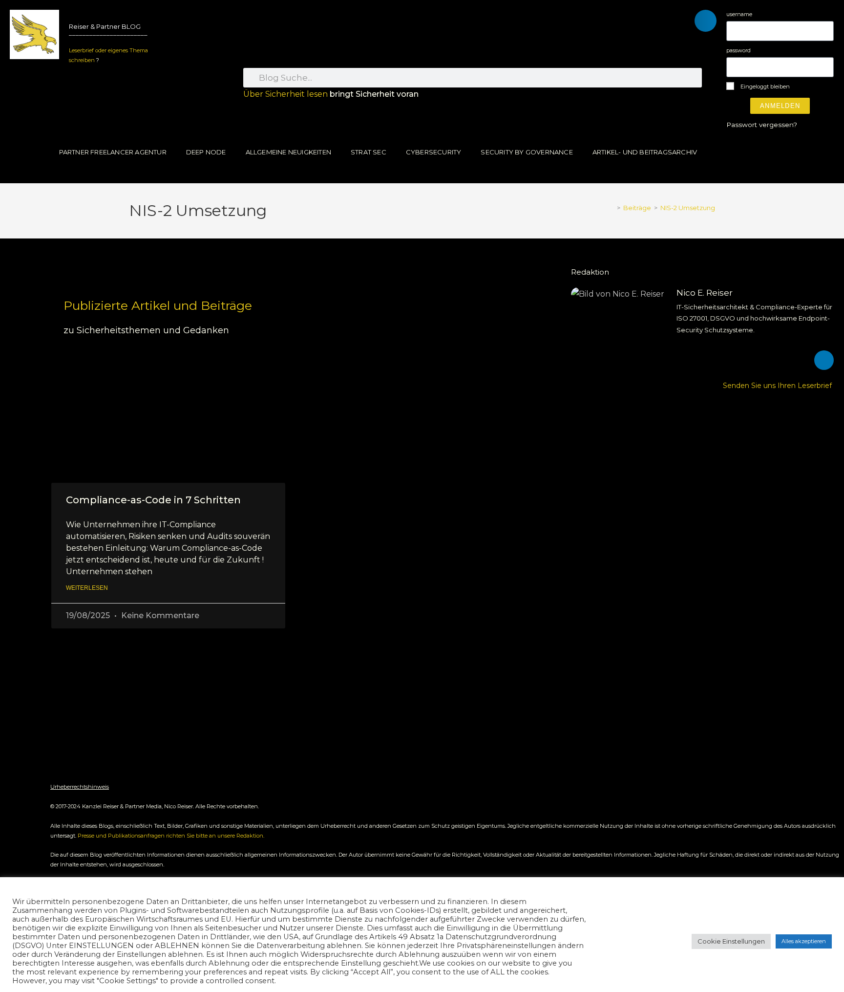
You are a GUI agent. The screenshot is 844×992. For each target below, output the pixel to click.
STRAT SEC (368, 152)
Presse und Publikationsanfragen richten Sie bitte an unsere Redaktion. (171, 835)
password (738, 50)
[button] (706, 21)
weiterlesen (87, 587)
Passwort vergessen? (761, 125)
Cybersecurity (434, 152)
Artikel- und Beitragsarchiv (644, 152)
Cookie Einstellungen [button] (731, 941)
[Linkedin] (824, 360)
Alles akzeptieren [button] (803, 941)
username (739, 14)
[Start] (611, 208)
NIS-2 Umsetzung (687, 208)
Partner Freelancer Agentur (113, 152)
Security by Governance (526, 152)
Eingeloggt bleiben (764, 86)
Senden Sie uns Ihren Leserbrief (778, 385)
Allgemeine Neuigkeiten (288, 152)
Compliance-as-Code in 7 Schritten (153, 500)
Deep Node (206, 152)
